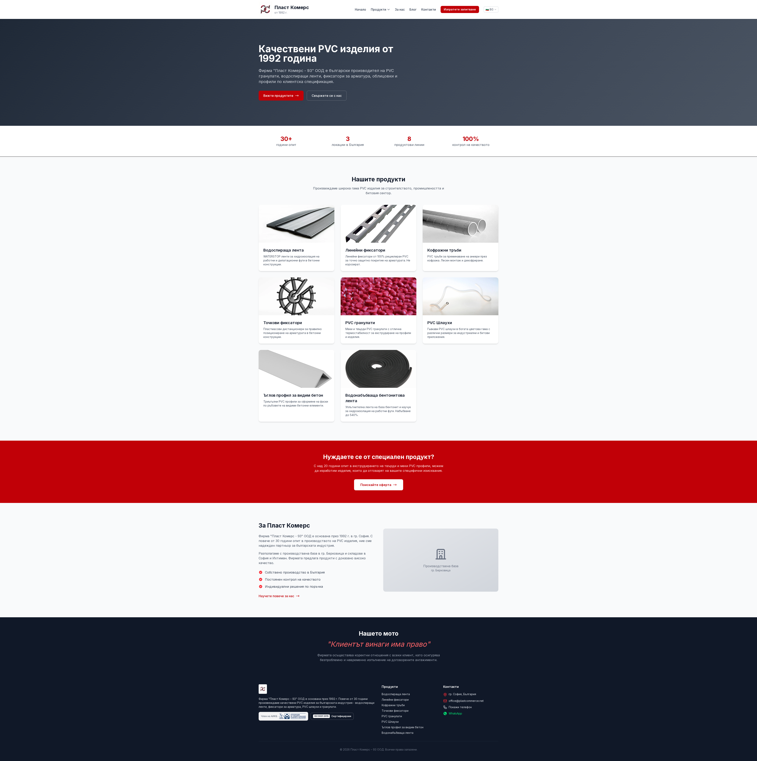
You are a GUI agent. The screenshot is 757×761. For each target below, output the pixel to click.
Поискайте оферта (375, 485)
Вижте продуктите (278, 96)
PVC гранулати (392, 716)
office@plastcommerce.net (466, 700)
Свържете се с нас (327, 96)
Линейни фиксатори (395, 699)
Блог (413, 9)
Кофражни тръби (393, 705)
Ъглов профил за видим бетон (402, 727)
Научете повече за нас (276, 596)
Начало (360, 9)
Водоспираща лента (396, 694)
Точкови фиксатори (395, 710)
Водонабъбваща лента (397, 732)
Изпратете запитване (460, 9)
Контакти (428, 9)
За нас (400, 9)
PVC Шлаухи (390, 721)
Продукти (378, 9)
